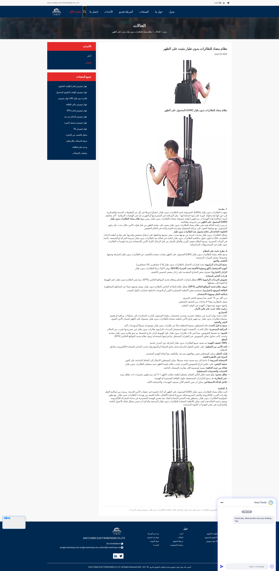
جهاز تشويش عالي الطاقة (76, 104)
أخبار (89, 56)
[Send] (221, 566)
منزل (165, 32)
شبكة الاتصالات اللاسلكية (76, 141)
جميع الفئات (227, 545)
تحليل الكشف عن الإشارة (76, 135)
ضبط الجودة (154, 541)
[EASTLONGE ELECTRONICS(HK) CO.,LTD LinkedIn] (224, 3)
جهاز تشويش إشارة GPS (77, 110)
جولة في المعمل (153, 537)
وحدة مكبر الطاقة (79, 147)
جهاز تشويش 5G (80, 129)
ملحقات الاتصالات (79, 153)
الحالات (157, 32)
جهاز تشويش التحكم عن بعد (75, 116)
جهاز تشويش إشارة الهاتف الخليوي (72, 86)
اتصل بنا (156, 545)
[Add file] (272, 566)
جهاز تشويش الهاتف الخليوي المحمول (71, 92)
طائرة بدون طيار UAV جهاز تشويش (72, 98)
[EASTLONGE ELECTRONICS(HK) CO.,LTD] (57, 11)
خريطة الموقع (178, 541)
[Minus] (221, 502)
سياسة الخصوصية (176, 545)
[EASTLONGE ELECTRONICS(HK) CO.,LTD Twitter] (228, 3)
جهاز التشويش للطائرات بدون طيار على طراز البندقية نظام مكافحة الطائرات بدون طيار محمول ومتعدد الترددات (175, 510)
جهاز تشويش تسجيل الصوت (75, 123)
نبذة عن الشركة (153, 534)
